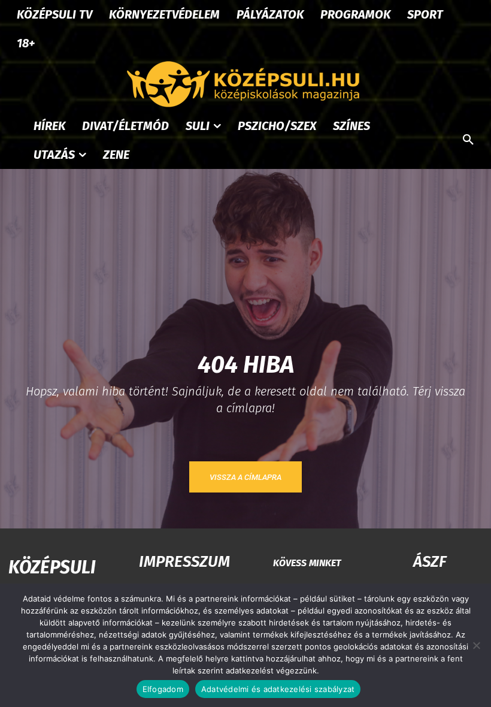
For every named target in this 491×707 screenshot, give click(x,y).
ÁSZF (429, 561)
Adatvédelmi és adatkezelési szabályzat (278, 689)
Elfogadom (163, 689)
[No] (476, 645)
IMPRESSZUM (184, 561)
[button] (468, 140)
